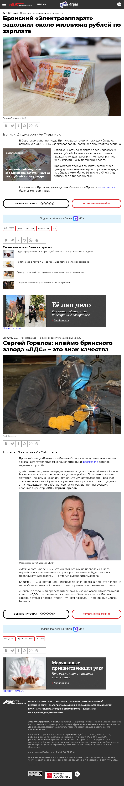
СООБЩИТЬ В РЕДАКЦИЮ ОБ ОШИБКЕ (45, 713)
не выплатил (106, 187)
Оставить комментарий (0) (96, 203)
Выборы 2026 (89, 709)
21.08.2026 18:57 (10, 338)
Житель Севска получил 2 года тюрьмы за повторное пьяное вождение (53, 262)
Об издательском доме (40, 701)
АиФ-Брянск (9, 436)
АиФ (24, 118)
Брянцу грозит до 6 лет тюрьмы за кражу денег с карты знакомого (50, 272)
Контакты (75, 701)
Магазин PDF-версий (92, 701)
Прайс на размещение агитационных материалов (54, 709)
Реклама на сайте (37, 705)
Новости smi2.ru (13, 328)
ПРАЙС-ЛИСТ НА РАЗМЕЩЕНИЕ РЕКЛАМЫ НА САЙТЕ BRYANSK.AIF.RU (80, 705)
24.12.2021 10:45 (10, 13)
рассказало (90, 461)
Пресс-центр (61, 701)
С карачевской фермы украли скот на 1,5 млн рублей (43, 282)
